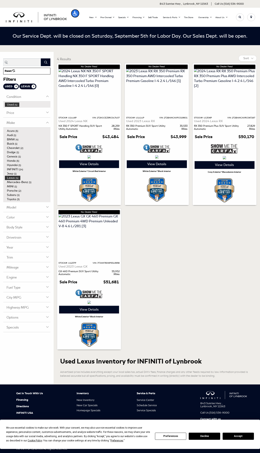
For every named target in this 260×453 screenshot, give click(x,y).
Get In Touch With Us (29, 393)
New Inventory (85, 400)
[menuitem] (27, 105)
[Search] (45, 62)
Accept (238, 436)
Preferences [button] (116, 440)
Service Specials (146, 410)
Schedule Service (147, 405)
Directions (22, 406)
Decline (204, 436)
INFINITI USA (24, 413)
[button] (75, 13)
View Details (89, 164)
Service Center (145, 400)
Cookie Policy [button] (35, 440)
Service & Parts (146, 393)
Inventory (83, 393)
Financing (22, 400)
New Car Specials (87, 405)
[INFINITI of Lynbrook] (36, 17)
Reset (8, 71)
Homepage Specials (88, 410)
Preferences (170, 436)
